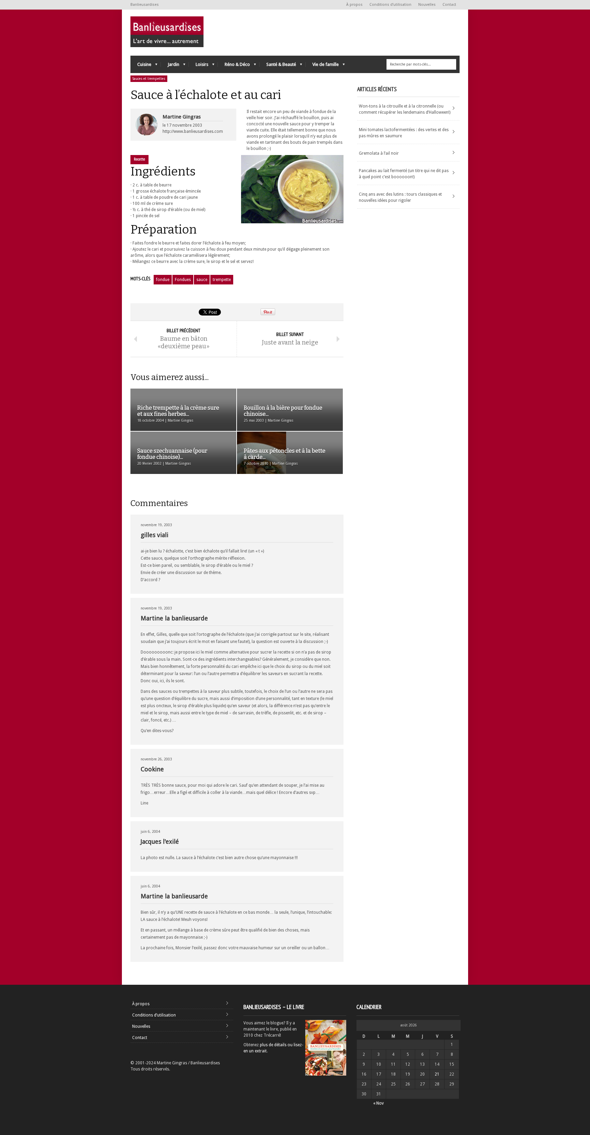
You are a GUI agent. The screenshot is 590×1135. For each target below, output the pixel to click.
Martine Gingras (182, 117)
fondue (162, 279)
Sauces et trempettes (148, 79)
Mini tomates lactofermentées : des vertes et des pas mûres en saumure (404, 132)
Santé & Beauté (277, 66)
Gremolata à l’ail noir (379, 153)
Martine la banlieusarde (174, 618)
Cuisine (140, 66)
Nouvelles (427, 4)
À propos (354, 4)
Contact (449, 4)
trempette (222, 279)
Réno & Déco (234, 66)
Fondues (183, 279)
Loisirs (198, 66)
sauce (201, 279)
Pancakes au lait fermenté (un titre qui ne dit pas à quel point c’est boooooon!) (404, 173)
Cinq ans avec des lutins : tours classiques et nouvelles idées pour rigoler (400, 197)
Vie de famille (322, 66)
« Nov (378, 1103)
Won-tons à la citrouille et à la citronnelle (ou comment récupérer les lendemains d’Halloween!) (404, 109)
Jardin (170, 66)
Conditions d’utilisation (390, 4)
